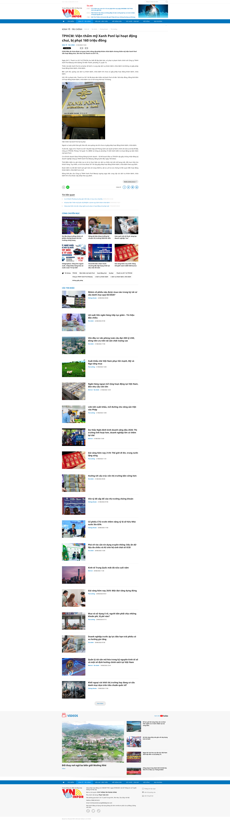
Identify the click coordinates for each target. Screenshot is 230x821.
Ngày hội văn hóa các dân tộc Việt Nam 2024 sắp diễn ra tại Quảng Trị (155, 753)
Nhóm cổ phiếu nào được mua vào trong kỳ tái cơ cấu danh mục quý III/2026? (112, 293)
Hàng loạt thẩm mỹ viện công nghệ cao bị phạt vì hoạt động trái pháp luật (86, 206)
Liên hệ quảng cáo (149, 792)
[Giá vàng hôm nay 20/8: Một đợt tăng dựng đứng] (73, 598)
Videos (72, 715)
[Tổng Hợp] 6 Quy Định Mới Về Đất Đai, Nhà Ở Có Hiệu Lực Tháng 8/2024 (155, 769)
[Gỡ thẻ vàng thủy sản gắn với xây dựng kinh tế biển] (134, 741)
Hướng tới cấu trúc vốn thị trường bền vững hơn (112, 475)
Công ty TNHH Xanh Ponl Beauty (82, 277)
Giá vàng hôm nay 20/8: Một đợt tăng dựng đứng (112, 590)
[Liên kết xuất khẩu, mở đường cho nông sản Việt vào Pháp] (73, 414)
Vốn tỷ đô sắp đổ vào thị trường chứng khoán (110, 498)
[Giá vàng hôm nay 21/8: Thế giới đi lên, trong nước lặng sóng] (73, 460)
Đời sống (146, 21)
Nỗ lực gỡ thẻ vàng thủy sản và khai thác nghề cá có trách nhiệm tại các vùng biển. (154, 723)
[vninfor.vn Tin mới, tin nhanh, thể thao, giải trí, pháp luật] (72, 13)
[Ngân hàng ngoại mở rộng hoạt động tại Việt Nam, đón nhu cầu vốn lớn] (73, 391)
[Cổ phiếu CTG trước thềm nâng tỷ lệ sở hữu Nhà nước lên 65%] (73, 529)
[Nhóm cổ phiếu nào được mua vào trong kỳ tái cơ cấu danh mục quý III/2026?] (73, 299)
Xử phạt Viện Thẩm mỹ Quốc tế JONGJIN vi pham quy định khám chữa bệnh (87, 202)
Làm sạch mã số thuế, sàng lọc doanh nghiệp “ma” (126, 237)
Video (63, 768)
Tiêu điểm (70, 21)
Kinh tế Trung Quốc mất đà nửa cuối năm (108, 567)
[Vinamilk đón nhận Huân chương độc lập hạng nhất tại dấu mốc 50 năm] (100, 253)
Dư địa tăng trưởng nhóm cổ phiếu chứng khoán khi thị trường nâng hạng (72, 238)
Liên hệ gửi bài (148, 796)
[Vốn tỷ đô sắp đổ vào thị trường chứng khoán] (73, 506)
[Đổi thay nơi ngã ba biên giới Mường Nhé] (93, 742)
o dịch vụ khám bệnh (101, 277)
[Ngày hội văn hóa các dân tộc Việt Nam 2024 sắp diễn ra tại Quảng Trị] (134, 757)
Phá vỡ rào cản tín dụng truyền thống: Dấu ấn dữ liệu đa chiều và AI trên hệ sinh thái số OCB (112, 546)
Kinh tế (86, 29)
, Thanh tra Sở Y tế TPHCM (124, 273)
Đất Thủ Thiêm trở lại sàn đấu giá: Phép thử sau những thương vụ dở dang (113, 17)
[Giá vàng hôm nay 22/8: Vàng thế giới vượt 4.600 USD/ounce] (126, 253)
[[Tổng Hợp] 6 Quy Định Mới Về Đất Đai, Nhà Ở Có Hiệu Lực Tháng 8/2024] (134, 772)
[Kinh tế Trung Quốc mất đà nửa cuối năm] (73, 575)
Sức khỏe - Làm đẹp (132, 21)
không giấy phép (77, 280)
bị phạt (111, 273)
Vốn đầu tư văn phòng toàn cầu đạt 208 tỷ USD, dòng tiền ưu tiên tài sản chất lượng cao (111, 339)
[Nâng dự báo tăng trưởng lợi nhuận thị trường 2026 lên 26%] (100, 225)
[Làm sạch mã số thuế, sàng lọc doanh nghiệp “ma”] (126, 225)
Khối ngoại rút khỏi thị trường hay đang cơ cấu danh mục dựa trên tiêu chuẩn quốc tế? (111, 684)
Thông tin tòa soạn (150, 789)
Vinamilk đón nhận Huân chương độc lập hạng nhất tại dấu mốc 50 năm (99, 266)
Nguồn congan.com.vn (129, 181)
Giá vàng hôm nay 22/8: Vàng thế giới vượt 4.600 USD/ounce (126, 265)
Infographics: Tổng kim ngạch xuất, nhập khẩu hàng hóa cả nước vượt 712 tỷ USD (72, 266)
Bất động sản (117, 21)
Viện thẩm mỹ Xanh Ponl (87, 273)
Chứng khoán (104, 29)
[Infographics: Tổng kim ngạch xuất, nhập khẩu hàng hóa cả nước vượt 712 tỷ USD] (74, 253)
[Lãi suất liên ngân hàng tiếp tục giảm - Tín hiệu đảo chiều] (73, 322)
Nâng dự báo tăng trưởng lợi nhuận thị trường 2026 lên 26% (99, 237)
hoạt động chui (102, 273)
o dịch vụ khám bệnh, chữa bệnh (121, 277)
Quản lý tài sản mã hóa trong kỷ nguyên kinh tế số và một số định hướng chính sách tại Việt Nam (113, 661)
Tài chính (94, 29)
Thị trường (114, 29)
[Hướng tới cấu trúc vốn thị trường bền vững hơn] (73, 483)
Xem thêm (100, 703)
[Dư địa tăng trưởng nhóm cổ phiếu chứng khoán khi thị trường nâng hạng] (74, 225)
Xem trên (157, 716)
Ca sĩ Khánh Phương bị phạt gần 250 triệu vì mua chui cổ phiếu (83, 199)
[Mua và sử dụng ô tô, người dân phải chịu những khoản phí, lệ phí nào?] (73, 621)
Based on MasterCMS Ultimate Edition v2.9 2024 (76, 819)
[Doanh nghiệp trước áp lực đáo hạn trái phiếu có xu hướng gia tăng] (73, 644)
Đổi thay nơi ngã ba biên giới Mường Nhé (84, 765)
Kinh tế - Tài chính (84, 21)
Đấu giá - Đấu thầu (101, 21)
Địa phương (158, 21)
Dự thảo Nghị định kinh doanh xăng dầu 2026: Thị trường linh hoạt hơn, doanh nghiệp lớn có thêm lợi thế (112, 432)
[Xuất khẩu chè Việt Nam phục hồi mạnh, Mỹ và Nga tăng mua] (73, 368)
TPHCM (74, 273)
